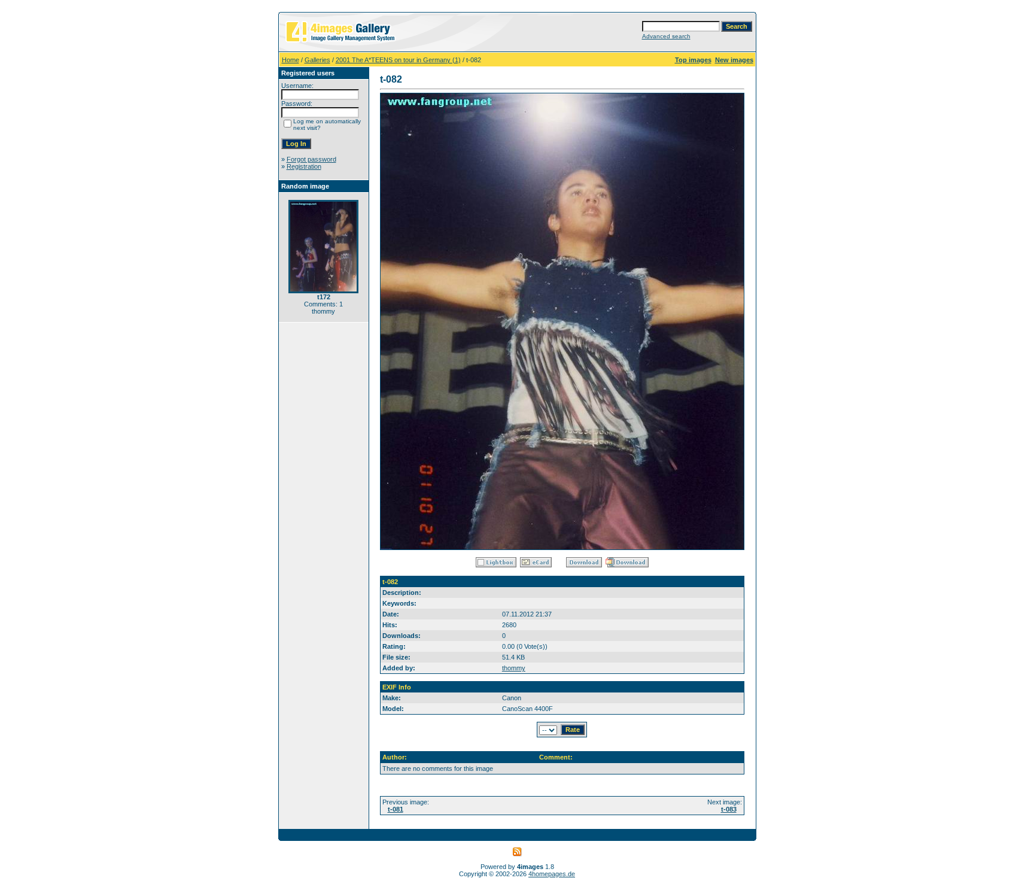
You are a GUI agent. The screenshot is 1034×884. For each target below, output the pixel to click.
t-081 (395, 809)
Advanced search (666, 36)
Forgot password (311, 159)
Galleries (317, 59)
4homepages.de (551, 873)
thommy (513, 668)
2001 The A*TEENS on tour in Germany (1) (398, 59)
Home (290, 59)
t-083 (729, 809)
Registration (304, 166)
